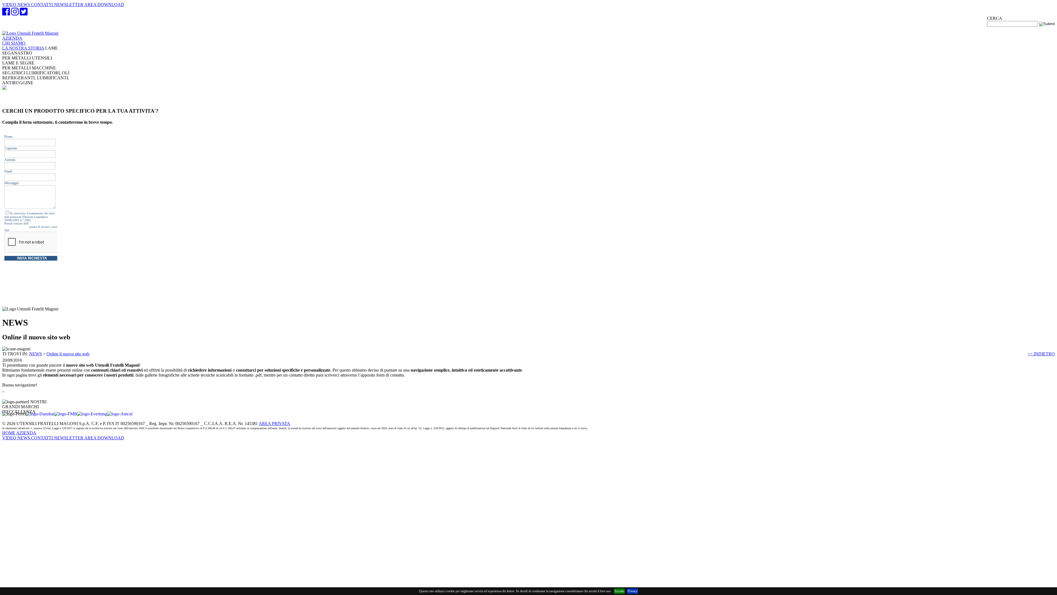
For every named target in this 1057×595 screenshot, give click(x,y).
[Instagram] (15, 13)
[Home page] (30, 33)
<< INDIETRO (1041, 353)
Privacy (633, 591)
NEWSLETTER (69, 438)
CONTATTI (42, 438)
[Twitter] (24, 13)
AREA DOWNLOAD (104, 438)
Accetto (619, 591)
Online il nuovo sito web (68, 353)
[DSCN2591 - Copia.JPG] (2, 390)
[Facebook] (6, 13)
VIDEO (9, 438)
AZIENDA (23, 43)
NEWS (35, 353)
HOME (8, 433)
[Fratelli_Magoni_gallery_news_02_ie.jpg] (3, 390)
